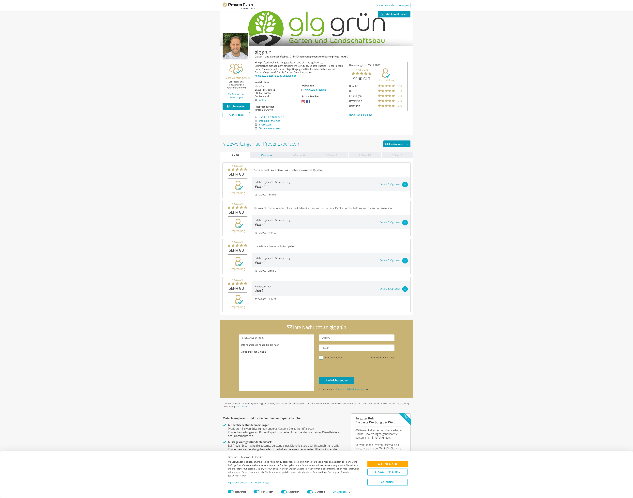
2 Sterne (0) (365, 155)
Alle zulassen (387, 464)
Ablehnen (387, 482)
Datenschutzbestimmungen (255, 482)
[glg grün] (236, 46)
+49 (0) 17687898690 (271, 117)
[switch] (256, 491)
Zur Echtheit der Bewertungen (236, 96)
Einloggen (404, 5)
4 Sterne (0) (299, 155)
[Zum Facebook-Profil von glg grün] (308, 103)
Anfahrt (263, 100)
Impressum (234, 482)
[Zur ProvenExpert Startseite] (239, 6)
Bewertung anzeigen (361, 114)
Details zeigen (340, 491)
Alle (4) (235, 155)
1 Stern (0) (397, 155)
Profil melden (242, 406)
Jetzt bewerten (236, 106)
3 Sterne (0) (332, 155)
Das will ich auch (385, 5)
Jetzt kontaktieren (395, 14)
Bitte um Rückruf (333, 357)
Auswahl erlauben (387, 472)
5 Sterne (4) (266, 155)
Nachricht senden (337, 380)
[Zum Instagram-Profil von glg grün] (303, 103)
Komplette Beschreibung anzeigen (274, 75)
